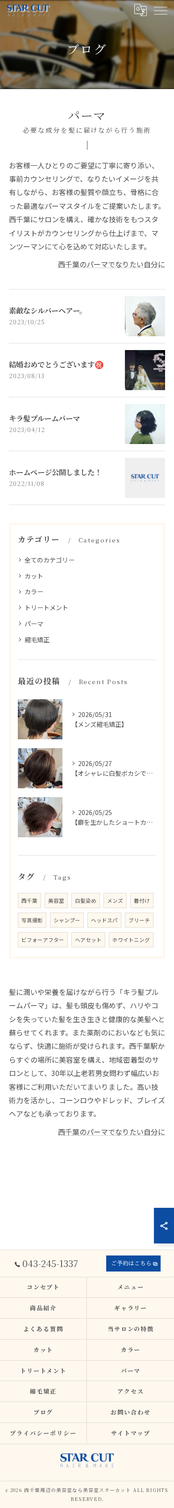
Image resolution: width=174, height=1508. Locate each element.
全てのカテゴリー (50, 559)
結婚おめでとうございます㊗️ (56, 364)
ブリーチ (139, 920)
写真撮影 (32, 920)
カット (34, 575)
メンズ (115, 900)
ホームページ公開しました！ (55, 472)
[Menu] (160, 10)
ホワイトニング (131, 939)
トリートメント (46, 607)
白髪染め (85, 900)
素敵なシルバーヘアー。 (48, 310)
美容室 (56, 900)
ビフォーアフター (42, 939)
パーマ (34, 623)
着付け (142, 900)
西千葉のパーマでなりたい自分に (111, 264)
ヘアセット (88, 939)
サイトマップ (130, 1433)
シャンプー (67, 920)
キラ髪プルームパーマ (44, 418)
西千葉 (29, 900)
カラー (34, 591)
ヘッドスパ (104, 920)
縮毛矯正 (37, 639)
